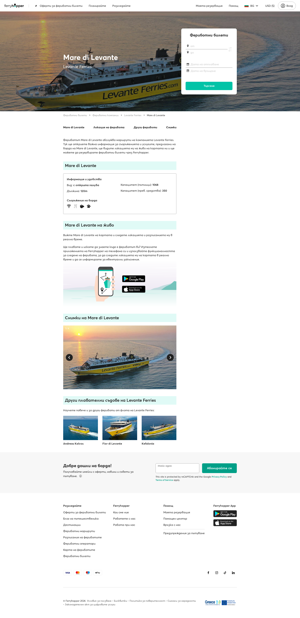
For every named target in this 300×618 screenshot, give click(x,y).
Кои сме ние (121, 512)
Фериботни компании (106, 115)
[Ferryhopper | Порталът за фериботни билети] (14, 6)
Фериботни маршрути (79, 531)
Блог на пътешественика (81, 518)
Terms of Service (164, 480)
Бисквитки (120, 600)
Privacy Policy (219, 476)
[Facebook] (208, 572)
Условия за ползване (99, 600)
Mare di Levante (156, 115)
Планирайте (97, 5)
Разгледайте (121, 5)
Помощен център (175, 518)
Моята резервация (209, 5)
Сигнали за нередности (182, 600)
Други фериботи (145, 127)
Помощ (233, 5)
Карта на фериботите (79, 550)
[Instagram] (216, 572)
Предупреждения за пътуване (184, 533)
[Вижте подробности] (80, 476)
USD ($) (269, 5)
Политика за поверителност (147, 600)
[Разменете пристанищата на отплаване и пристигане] (230, 49)
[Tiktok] (225, 572)
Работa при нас (124, 525)
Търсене (209, 86)
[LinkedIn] (233, 572)
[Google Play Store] (225, 513)
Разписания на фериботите (82, 537)
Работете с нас (124, 518)
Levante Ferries (132, 115)
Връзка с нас (172, 525)
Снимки (171, 127)
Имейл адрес (165, 466)
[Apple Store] (225, 522)
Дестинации (72, 525)
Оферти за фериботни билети (61, 5)
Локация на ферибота (108, 127)
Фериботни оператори (79, 543)
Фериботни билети (75, 115)
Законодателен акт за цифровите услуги (90, 604)
